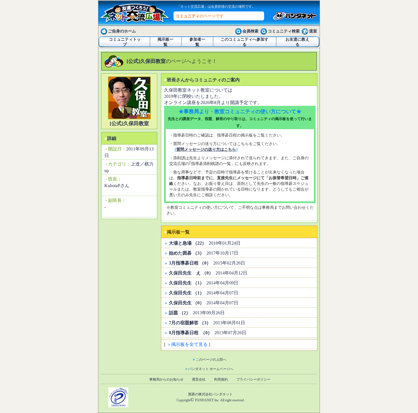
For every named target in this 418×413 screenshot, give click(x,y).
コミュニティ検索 (284, 31)
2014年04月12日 (208, 272)
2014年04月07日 (203, 292)
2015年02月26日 (207, 263)
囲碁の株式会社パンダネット (210, 394)
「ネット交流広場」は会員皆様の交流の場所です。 (216, 7)
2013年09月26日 (197, 312)
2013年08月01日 (207, 322)
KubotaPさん (116, 185)
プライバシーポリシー (253, 379)
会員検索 (250, 31)
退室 (313, 31)
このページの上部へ (211, 360)
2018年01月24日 (205, 243)
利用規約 (221, 379)
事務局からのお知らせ (166, 379)
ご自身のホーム (122, 31)
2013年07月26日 (207, 332)
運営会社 (199, 379)
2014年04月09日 (203, 282)
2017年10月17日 (203, 253)
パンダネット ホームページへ (210, 369)
